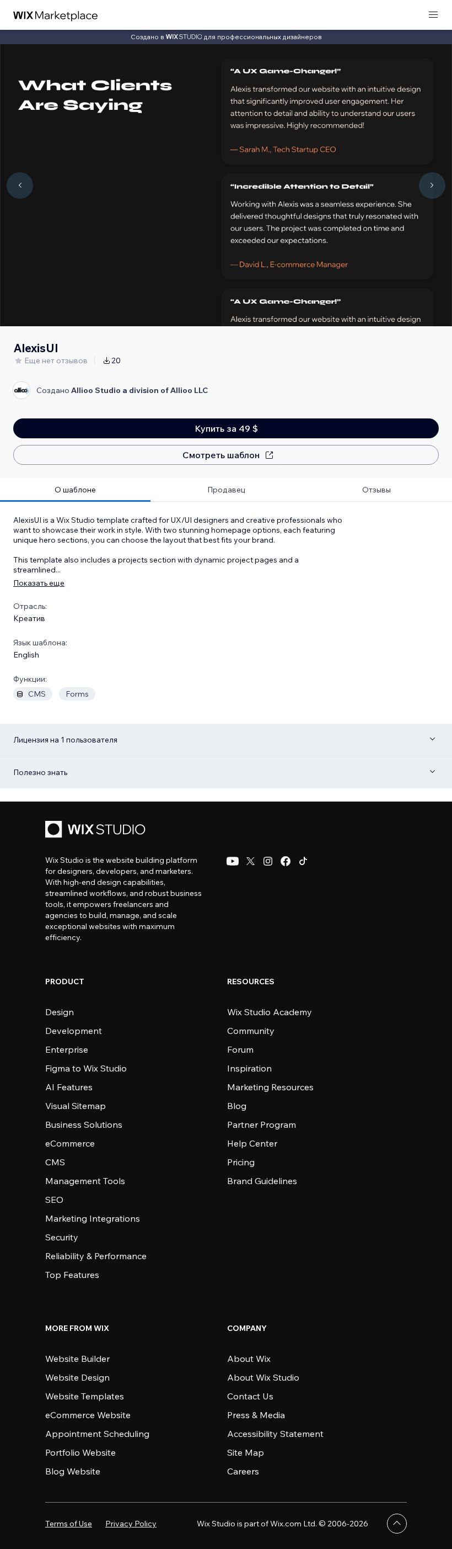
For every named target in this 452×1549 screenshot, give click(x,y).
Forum (240, 1049)
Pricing (241, 1162)
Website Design (77, 1377)
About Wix (249, 1358)
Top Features (72, 1274)
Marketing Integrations (92, 1218)
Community (251, 1030)
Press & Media (256, 1414)
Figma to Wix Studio (86, 1068)
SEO (54, 1199)
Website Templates (84, 1396)
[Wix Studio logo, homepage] (97, 830)
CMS (55, 1162)
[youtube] (232, 861)
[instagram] (268, 861)
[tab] (75, 490)
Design (59, 1011)
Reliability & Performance (96, 1255)
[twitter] (250, 861)
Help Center (252, 1143)
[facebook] (285, 861)
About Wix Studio (263, 1377)
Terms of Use (68, 1524)
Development (73, 1030)
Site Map (245, 1452)
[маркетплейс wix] (55, 15)
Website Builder (77, 1358)
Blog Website (72, 1471)
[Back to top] (397, 1524)
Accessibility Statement (275, 1433)
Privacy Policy (131, 1524)
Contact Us (250, 1396)
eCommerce (70, 1143)
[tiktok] (303, 861)
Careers (243, 1471)
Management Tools (85, 1180)
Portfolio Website (80, 1452)
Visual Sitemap (75, 1105)
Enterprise (66, 1049)
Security (61, 1237)
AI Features (69, 1086)
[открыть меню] (433, 15)
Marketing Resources (270, 1086)
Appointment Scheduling (97, 1433)
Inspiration (249, 1068)
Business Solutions (83, 1124)
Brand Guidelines (262, 1180)
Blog (236, 1105)
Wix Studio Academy (269, 1011)
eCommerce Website (88, 1414)
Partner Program (261, 1124)
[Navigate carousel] (20, 185)
